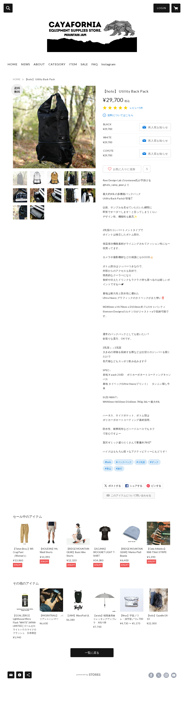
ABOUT (39, 64)
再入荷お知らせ (158, 127)
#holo (108, 462)
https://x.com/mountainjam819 (158, 675)
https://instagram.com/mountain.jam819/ (166, 675)
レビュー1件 (136, 107)
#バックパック (124, 462)
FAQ (94, 64)
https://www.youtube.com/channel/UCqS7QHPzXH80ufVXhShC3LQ (173, 675)
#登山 (108, 468)
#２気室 (141, 462)
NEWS (25, 64)
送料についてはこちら (120, 115)
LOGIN (161, 8)
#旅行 (119, 468)
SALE (84, 64)
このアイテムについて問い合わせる (131, 495)
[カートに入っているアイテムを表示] (175, 8)
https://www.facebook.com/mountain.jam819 (151, 675)
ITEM (73, 64)
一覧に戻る (92, 652)
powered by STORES (88, 674)
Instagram (108, 64)
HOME (12, 64)
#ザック (154, 462)
